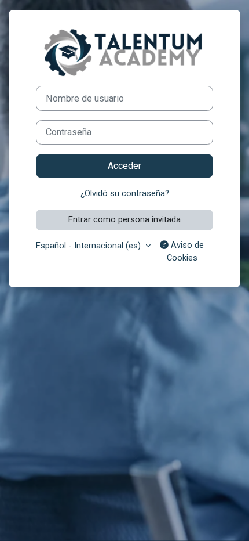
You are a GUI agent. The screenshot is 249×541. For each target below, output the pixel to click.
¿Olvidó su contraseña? (124, 193)
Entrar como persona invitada (124, 219)
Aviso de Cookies (185, 251)
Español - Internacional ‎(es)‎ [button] (89, 245)
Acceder (124, 165)
